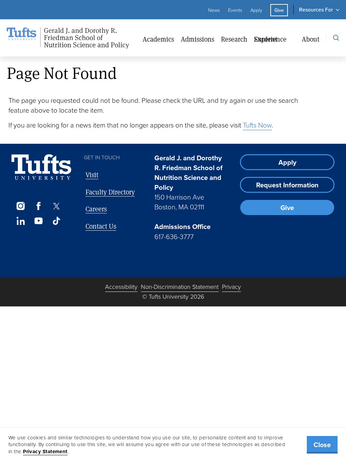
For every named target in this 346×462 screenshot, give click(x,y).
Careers (96, 208)
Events (235, 10)
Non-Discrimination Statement (180, 286)
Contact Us (100, 226)
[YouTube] (38, 221)
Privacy (231, 286)
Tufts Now (257, 125)
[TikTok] (57, 221)
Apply (256, 10)
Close (322, 445)
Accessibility (121, 286)
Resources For (316, 10)
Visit (91, 174)
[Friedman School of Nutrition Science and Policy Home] (75, 38)
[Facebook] (38, 206)
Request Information (287, 185)
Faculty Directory (110, 192)
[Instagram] (20, 206)
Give (279, 10)
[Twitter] (57, 206)
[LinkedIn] (20, 221)
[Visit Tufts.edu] (41, 167)
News (214, 10)
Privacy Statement (45, 451)
